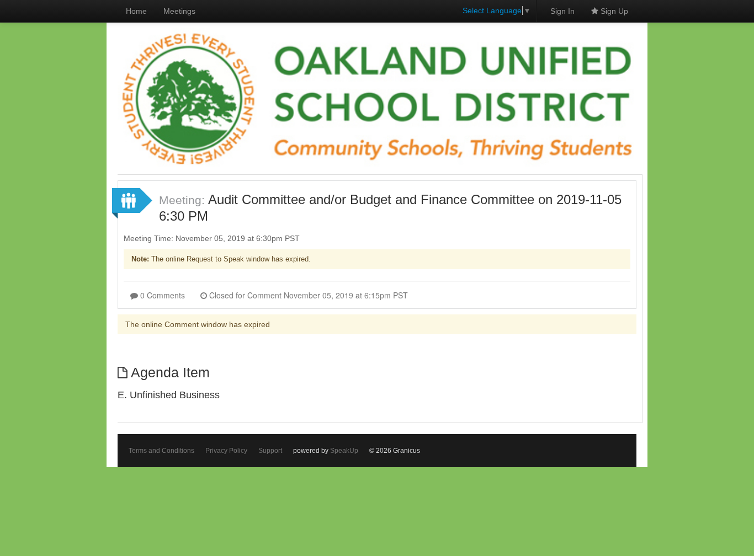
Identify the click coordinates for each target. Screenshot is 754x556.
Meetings (179, 11)
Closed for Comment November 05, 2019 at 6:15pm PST (307, 295)
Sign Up (613, 11)
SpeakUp (344, 451)
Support (270, 451)
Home (136, 11)
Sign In (562, 11)
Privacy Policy (226, 451)
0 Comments (161, 295)
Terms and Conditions (161, 451)
